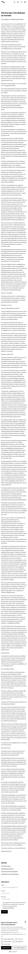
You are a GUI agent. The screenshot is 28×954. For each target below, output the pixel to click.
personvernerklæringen (8, 907)
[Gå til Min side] (14, 2)
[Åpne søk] (21, 2)
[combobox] (25, 922)
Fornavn (3, 890)
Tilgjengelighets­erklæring (7, 868)
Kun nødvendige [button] (19, 948)
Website (2, 880)
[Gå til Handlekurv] (18, 2)
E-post (2, 885)
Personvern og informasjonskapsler (9, 871)
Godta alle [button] (6, 948)
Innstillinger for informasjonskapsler (10, 874)
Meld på (4, 911)
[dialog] (13, 937)
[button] (13, 951)
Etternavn (3, 896)
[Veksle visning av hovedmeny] (25, 2)
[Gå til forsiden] (3, 2)
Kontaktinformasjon (6, 866)
